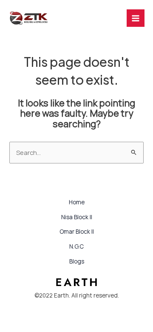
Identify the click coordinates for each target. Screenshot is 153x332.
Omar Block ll (77, 231)
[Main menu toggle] (135, 18)
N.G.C (76, 246)
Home (77, 202)
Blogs (76, 261)
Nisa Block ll (76, 217)
